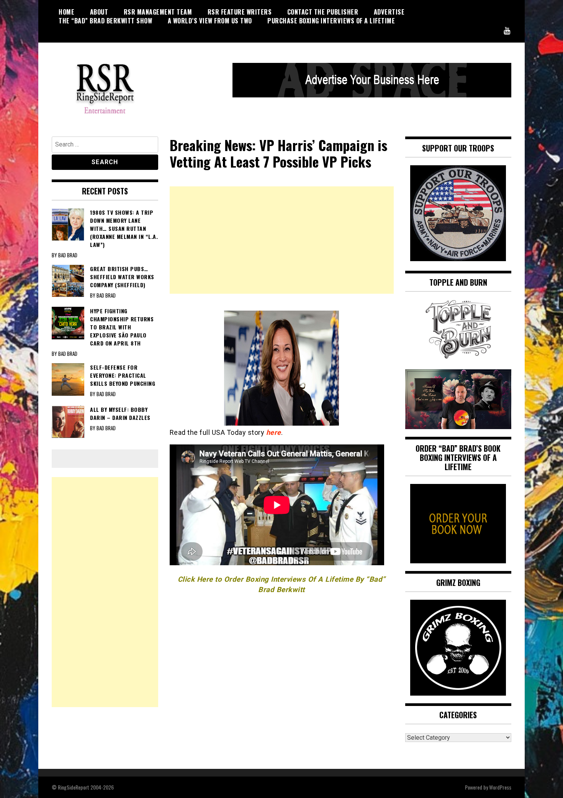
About (99, 11)
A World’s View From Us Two (210, 20)
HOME (66, 11)
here (273, 432)
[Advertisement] (282, 240)
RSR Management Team (158, 11)
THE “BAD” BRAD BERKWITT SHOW (105, 20)
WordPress (500, 787)
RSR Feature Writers (240, 11)
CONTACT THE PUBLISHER (322, 11)
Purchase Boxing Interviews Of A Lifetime (331, 20)
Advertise (389, 11)
